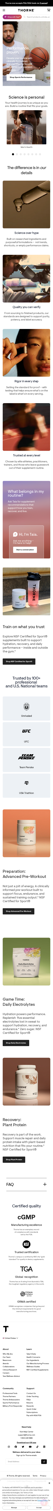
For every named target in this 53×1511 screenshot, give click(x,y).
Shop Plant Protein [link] (14, 1160)
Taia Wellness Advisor (11, 1376)
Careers (6, 1373)
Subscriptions (32, 1412)
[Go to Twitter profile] (23, 1447)
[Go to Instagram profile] (9, 1447)
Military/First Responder (12, 1406)
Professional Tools (10, 1393)
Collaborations (9, 1367)
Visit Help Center (26, 1432)
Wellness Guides (33, 1367)
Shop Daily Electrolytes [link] (16, 1043)
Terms (35, 1476)
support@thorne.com (26, 1435)
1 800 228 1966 (27, 1438)
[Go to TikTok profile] (37, 1447)
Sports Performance (11, 1403)
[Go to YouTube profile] (30, 1447)
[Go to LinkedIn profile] (44, 1447)
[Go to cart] (48, 10)
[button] (45, 1184)
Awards (6, 1363)
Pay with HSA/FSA (33, 1415)
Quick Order (31, 1409)
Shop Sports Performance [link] (21, 77)
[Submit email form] (44, 1461)
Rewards (30, 1406)
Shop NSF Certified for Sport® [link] (19, 661)
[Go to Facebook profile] (16, 1447)
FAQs (28, 1400)
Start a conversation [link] (25, 550)
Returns (29, 1403)
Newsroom (7, 1360)
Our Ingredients (32, 1360)
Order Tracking (32, 1396)
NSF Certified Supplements (37, 1370)
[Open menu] (4, 10)
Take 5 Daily (31, 1354)
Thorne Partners (9, 1396)
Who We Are (8, 1354)
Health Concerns (33, 1357)
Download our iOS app (26, 1442)
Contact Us (31, 1393)
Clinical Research (10, 1370)
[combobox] (10, 1338)
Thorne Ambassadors (11, 1400)
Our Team (6, 1357)
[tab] (13, 154)
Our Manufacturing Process (37, 1363)
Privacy (43, 1476)
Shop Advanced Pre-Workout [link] (18, 911)
